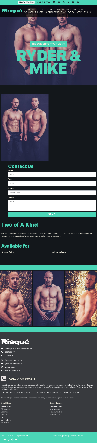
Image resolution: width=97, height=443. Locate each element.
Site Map (66, 436)
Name (10, 170)
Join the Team (43, 2)
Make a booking (26, 2)
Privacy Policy (57, 436)
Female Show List (56, 412)
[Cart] (78, 2)
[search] (73, 2)
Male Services (78, 10)
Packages (28, 12)
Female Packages (56, 406)
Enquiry (88, 12)
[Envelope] (5, 440)
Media (79, 12)
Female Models (31, 10)
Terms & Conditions (77, 436)
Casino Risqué (52, 12)
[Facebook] (12, 440)
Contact (4, 415)
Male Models (63, 10)
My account (5, 423)
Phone (11, 188)
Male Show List (55, 415)
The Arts (39, 12)
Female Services (47, 10)
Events (71, 12)
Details (11, 197)
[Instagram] (8, 440)
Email (10, 179)
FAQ (2, 417)
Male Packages (55, 409)
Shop (63, 12)
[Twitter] (16, 440)
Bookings (4, 412)
